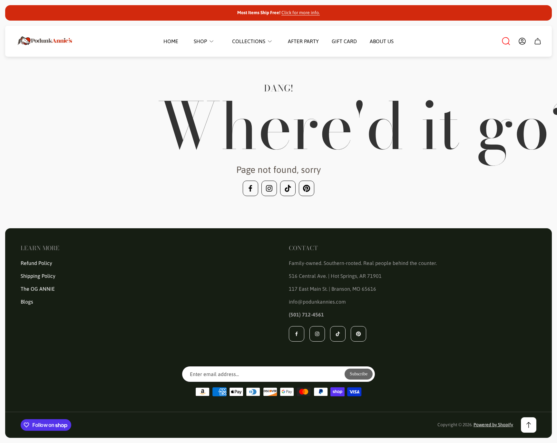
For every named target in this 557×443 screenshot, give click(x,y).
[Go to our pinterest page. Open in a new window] (306, 188)
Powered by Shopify (493, 424)
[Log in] (522, 41)
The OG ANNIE (38, 289)
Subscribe (358, 374)
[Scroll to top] (528, 425)
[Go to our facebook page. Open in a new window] (250, 188)
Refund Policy (36, 263)
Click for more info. (300, 12)
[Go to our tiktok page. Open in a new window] (288, 188)
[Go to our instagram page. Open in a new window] (269, 188)
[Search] (506, 41)
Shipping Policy (38, 276)
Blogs (27, 302)
